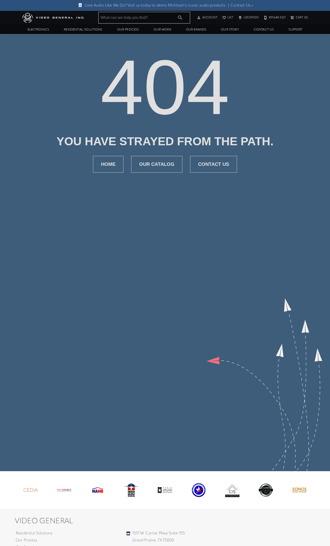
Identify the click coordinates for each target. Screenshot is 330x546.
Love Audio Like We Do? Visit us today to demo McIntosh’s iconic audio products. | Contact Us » (168, 6)
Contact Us (264, 29)
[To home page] (53, 17)
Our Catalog (156, 164)
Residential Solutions (83, 29)
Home (108, 164)
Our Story (230, 29)
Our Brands (196, 29)
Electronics (38, 29)
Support (295, 29)
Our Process (128, 29)
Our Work (162, 29)
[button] (199, 18)
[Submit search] (180, 17)
